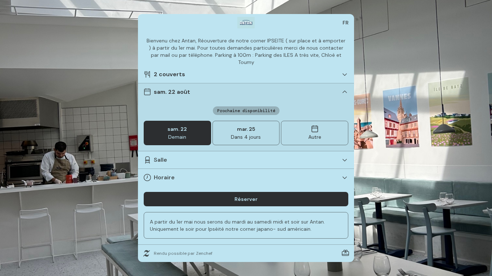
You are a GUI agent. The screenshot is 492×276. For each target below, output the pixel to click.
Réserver (246, 199)
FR (346, 22)
